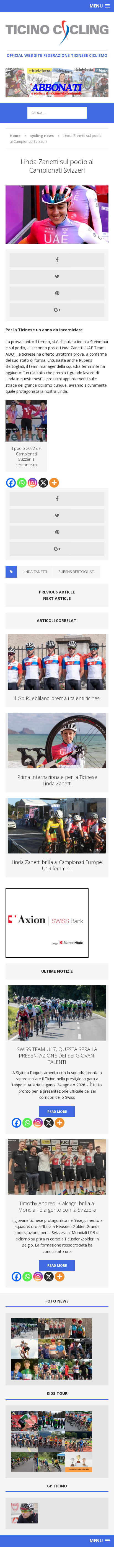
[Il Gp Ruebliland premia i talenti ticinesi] (57, 686)
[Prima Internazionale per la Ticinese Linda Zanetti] (57, 765)
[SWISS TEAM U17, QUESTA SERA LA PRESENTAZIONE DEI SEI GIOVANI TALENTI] (24, 1328)
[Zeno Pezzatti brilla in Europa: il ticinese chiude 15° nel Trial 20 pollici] (24, 1349)
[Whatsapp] (22, 483)
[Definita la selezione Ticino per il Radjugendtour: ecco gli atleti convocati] (51, 1369)
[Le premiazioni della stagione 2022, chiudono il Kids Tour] (78, 1462)
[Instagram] (32, 483)
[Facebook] (11, 483)
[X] (43, 483)
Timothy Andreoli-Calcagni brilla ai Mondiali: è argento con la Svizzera (57, 1206)
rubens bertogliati (76, 571)
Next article (57, 598)
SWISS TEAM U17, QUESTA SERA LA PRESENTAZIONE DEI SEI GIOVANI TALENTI (57, 1056)
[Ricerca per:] (57, 112)
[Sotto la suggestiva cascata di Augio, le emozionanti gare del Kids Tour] (51, 1462)
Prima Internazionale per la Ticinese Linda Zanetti (57, 780)
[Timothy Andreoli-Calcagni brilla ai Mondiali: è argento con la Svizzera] (51, 1328)
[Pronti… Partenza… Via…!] (51, 1421)
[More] (54, 483)
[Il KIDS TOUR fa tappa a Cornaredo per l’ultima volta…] (78, 1441)
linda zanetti (35, 571)
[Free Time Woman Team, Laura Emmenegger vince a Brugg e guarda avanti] (51, 1349)
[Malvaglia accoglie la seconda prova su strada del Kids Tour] (24, 1462)
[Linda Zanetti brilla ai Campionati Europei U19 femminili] (57, 850)
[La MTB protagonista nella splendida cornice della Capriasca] (24, 1441)
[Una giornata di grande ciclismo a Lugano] (78, 1421)
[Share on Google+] (57, 310)
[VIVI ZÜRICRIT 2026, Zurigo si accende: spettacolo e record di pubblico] (78, 1328)
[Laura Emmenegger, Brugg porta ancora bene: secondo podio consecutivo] (78, 1369)
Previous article (57, 592)
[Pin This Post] (57, 293)
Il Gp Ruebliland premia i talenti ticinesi (57, 698)
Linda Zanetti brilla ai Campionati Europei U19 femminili (57, 865)
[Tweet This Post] (57, 277)
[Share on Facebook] (57, 260)
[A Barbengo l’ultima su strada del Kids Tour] (51, 1441)
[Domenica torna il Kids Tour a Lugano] (24, 1421)
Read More (57, 1111)
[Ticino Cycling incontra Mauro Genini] (24, 1513)
